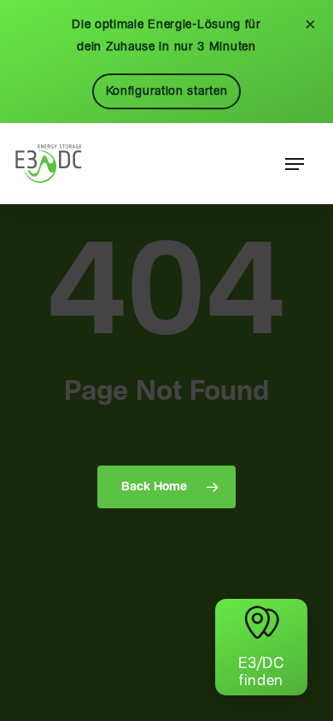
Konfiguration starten (167, 91)
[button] (294, 164)
